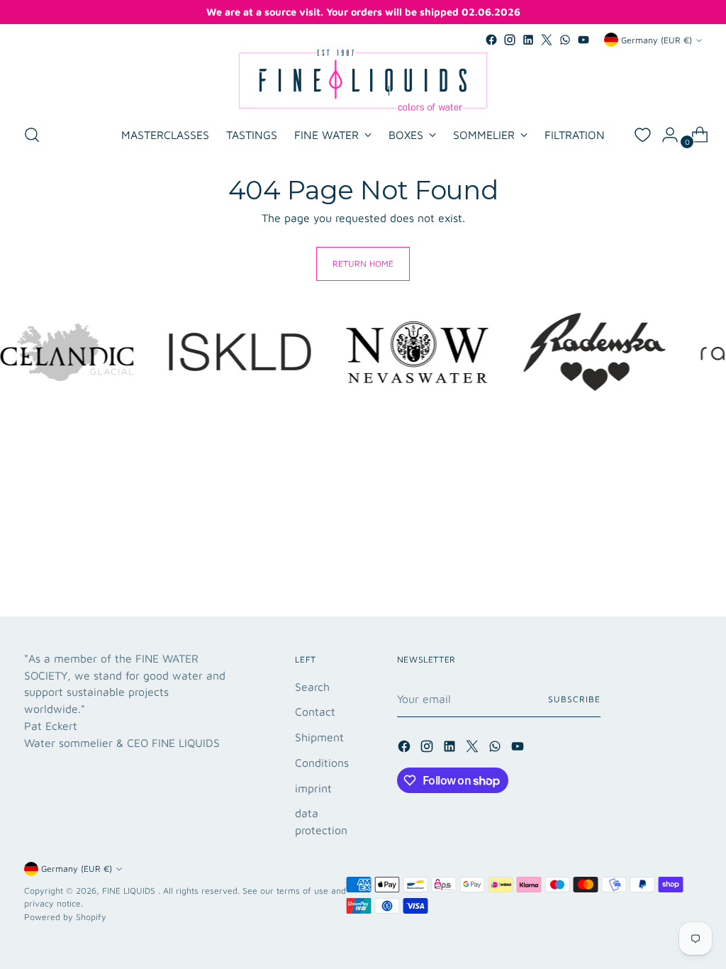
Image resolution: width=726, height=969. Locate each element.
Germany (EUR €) (656, 40)
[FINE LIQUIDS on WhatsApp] (565, 39)
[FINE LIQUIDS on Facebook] (491, 39)
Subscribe (574, 699)
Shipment (319, 737)
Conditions (322, 762)
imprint (313, 788)
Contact (315, 711)
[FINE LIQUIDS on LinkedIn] (528, 39)
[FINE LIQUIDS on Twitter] (546, 39)
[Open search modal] (32, 135)
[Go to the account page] (664, 135)
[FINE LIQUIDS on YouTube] (583, 39)
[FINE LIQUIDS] (363, 80)
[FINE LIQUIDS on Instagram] (509, 39)
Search (312, 686)
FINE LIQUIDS (130, 890)
